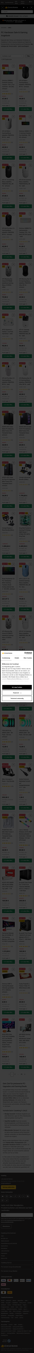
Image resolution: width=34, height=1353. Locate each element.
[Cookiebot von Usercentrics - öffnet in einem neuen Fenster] (24, 653)
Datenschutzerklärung (14, 679)
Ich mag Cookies (17, 687)
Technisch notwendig (17, 698)
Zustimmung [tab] (6, 658)
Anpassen (16, 692)
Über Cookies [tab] (28, 658)
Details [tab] (17, 658)
